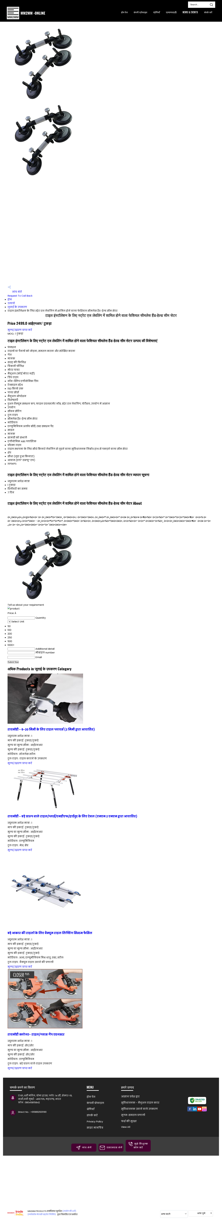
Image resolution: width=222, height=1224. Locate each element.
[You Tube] (199, 1111)
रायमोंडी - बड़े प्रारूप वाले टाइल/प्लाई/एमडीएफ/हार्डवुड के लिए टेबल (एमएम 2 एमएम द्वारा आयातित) (72, 816)
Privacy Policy (95, 1121)
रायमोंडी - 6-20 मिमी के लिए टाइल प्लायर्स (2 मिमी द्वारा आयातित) (51, 729)
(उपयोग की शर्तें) (69, 1211)
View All (125, 1127)
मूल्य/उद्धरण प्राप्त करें (20, 330)
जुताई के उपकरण (17, 307)
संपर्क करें (208, 12)
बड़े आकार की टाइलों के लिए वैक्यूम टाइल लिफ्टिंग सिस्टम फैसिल (50, 933)
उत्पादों (11, 303)
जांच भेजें (16, 292)
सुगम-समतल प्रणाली (133, 1115)
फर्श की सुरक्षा (129, 1121)
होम (10, 299)
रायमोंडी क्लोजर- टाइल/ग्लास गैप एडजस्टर (36, 1034)
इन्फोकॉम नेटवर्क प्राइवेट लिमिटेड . (42, 1214)
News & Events (190, 12)
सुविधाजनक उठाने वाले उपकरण (139, 1109)
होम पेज (124, 12)
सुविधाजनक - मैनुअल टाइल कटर (140, 1102)
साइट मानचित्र (95, 1127)
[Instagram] (204, 1111)
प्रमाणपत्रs (171, 12)
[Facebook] (189, 1111)
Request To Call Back (20, 295)
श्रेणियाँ (156, 12)
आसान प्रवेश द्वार (130, 1096)
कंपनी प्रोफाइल (140, 12)
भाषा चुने (201, 1213)
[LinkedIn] (194, 1111)
